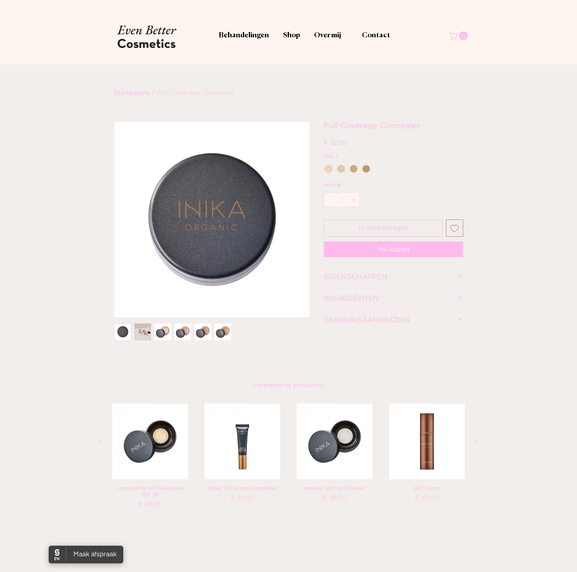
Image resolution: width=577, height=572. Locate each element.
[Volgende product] (476, 441)
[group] (288, 466)
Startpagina (132, 93)
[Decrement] (330, 200)
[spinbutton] (342, 200)
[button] (459, 35)
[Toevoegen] (454, 228)
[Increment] (354, 200)
